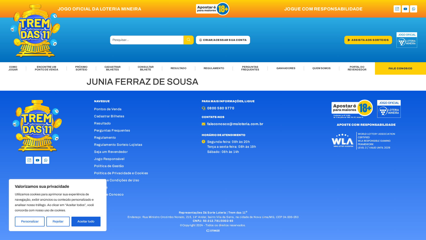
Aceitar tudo (85, 221)
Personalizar (30, 221)
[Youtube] (405, 8)
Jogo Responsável (109, 159)
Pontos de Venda (108, 109)
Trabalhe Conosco (109, 194)
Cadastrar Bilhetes (109, 116)
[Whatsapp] (413, 8)
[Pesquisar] (188, 40)
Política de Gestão (109, 166)
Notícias (101, 187)
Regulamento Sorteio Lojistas (118, 144)
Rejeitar (58, 221)
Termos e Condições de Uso (116, 180)
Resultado (102, 123)
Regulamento (105, 137)
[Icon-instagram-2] (397, 8)
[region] (57, 205)
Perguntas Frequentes (112, 130)
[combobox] (147, 40)
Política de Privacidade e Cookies (121, 173)
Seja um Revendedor (111, 152)
